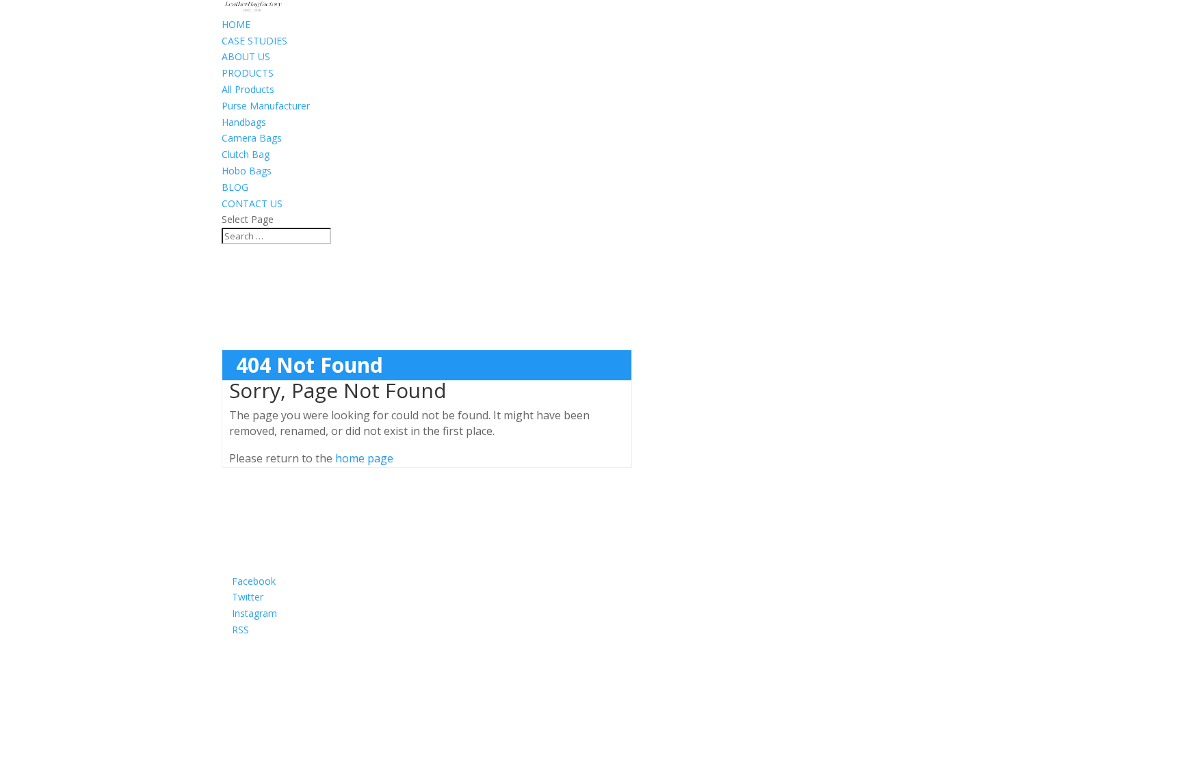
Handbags (244, 122)
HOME (236, 24)
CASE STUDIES (254, 40)
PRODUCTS (248, 72)
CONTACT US (252, 203)
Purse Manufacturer (266, 105)
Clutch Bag (246, 154)
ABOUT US (246, 56)
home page (364, 458)
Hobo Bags (247, 170)
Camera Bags (252, 137)
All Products (248, 89)
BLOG (235, 187)
